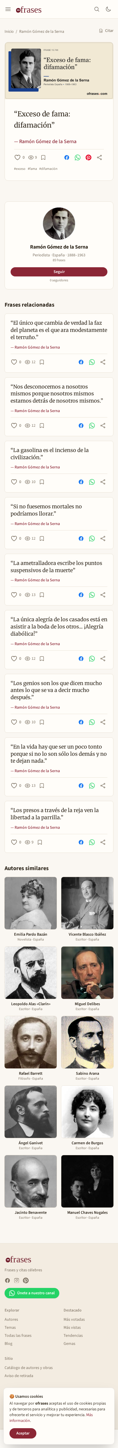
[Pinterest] (26, 1280)
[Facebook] (7, 1280)
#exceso (19, 169)
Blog (8, 1344)
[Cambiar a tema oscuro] (108, 9)
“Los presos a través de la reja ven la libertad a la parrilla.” (55, 814)
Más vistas (72, 1327)
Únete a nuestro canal (36, 1293)
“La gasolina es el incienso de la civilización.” (50, 454)
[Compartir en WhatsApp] (77, 157)
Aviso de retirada (19, 1376)
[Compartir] (99, 157)
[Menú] (8, 9)
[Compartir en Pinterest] (88, 157)
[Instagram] (16, 1280)
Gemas (69, 1344)
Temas (10, 1327)
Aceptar (23, 1433)
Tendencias (73, 1336)
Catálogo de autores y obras (29, 1368)
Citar (109, 31)
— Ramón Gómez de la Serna (45, 141)
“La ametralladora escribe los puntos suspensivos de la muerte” (56, 567)
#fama (32, 169)
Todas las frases (18, 1336)
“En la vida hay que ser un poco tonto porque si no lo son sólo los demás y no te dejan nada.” (59, 753)
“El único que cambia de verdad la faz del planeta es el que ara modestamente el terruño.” (59, 330)
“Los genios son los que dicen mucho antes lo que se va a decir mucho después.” (56, 690)
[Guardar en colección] (43, 157)
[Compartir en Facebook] (66, 157)
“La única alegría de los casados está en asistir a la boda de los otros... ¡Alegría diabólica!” (59, 626)
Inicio (9, 31)
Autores (11, 1319)
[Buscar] (97, 9)
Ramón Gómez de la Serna (41, 31)
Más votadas (74, 1319)
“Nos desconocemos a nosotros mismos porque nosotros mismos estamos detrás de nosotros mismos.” (57, 393)
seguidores (59, 280)
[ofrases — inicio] (31, 9)
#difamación (48, 169)
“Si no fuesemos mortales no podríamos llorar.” (46, 510)
